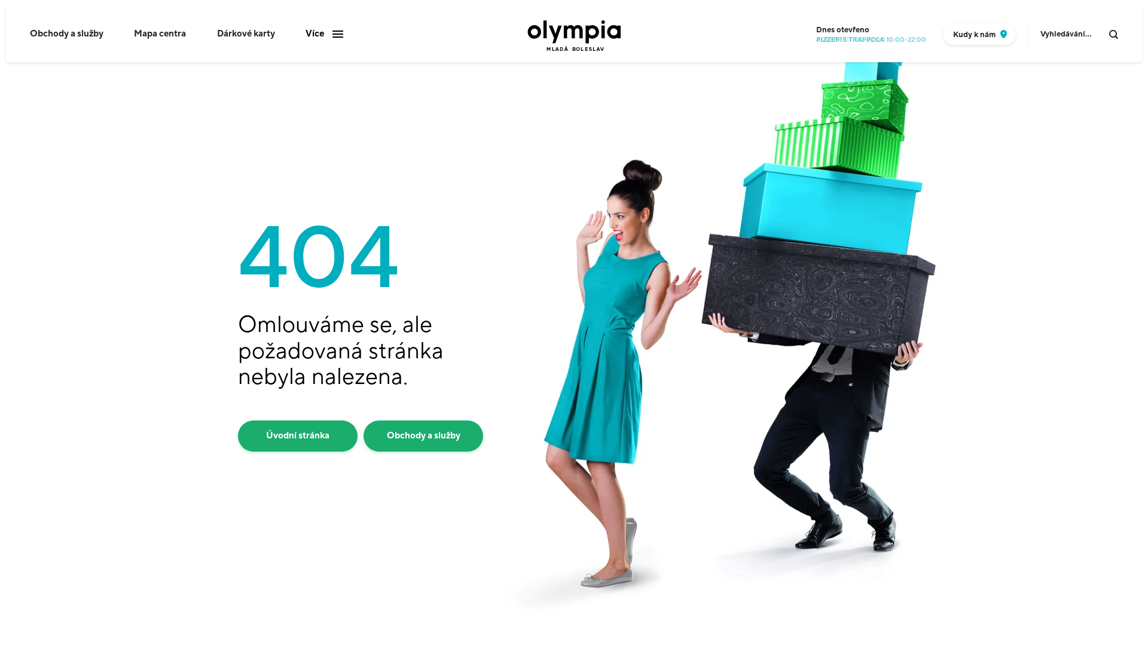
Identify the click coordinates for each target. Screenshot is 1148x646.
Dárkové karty (246, 33)
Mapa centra (160, 33)
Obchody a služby (66, 33)
